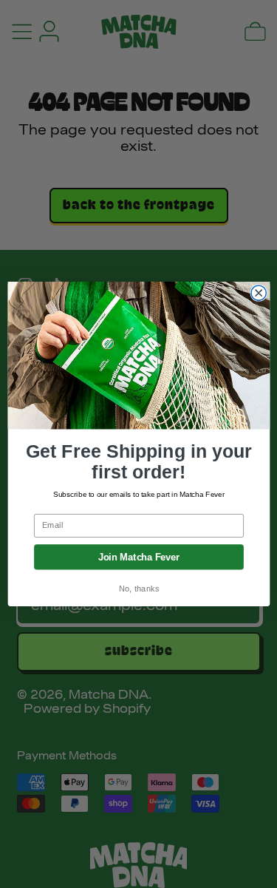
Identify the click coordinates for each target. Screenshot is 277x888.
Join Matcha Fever (138, 557)
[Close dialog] (258, 292)
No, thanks (138, 589)
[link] (138, 355)
